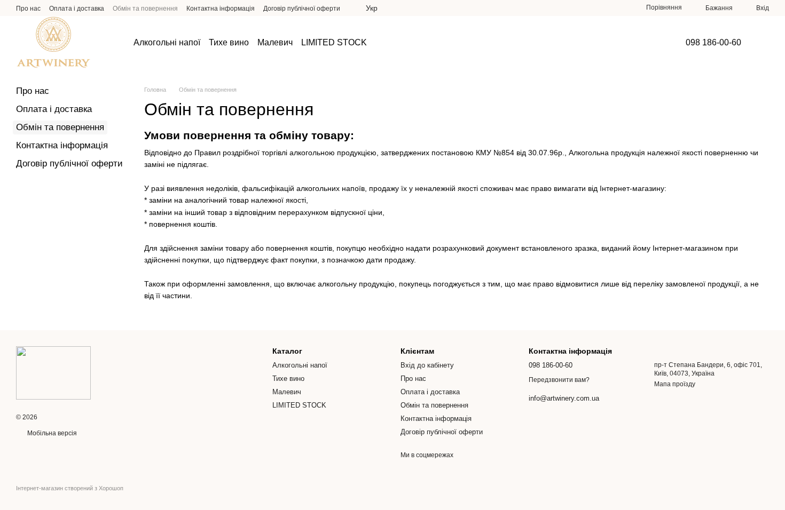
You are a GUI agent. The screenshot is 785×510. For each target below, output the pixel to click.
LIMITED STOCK (334, 42)
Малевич (275, 42)
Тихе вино (229, 42)
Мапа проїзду (674, 384)
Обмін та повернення (145, 8)
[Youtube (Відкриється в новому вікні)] (618, 8)
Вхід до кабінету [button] (427, 365)
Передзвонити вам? (559, 380)
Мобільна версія (51, 433)
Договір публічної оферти (301, 8)
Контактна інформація (220, 8)
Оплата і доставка (76, 8)
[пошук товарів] (396, 42)
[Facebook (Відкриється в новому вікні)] (605, 8)
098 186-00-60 (713, 42)
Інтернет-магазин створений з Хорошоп (69, 488)
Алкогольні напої (167, 42)
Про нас (28, 8)
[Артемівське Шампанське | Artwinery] (53, 372)
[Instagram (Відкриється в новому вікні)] (592, 8)
